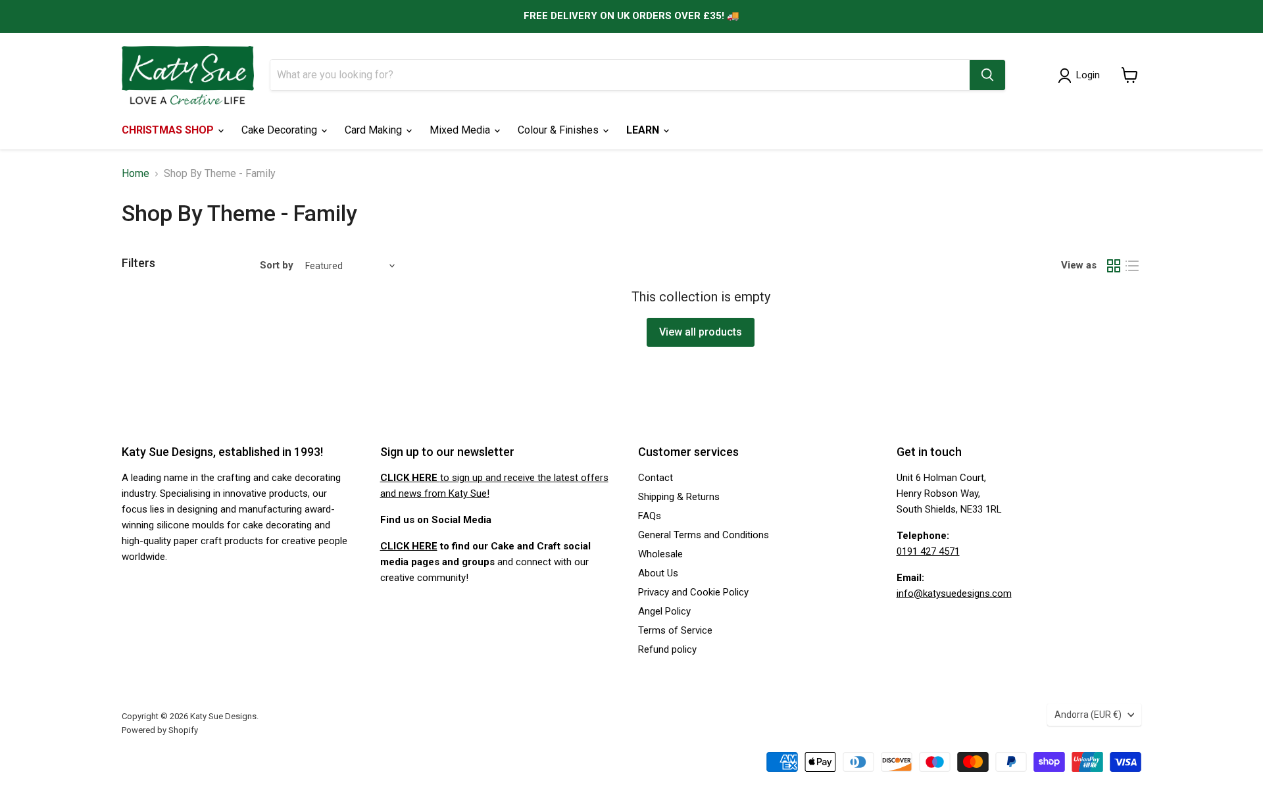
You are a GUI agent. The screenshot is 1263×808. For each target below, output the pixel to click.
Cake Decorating (280, 130)
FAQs (649, 516)
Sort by (276, 265)
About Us (658, 573)
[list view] (1132, 266)
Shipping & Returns (679, 497)
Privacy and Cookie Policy (693, 592)
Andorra (1088, 714)
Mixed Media (461, 130)
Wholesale (660, 554)
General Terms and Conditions (703, 535)
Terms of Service (675, 630)
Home (135, 174)
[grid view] (1113, 266)
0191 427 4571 (928, 551)
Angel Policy (664, 611)
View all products (700, 332)
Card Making (375, 130)
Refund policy (667, 649)
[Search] (987, 75)
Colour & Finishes (559, 130)
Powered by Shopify (160, 730)
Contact (655, 478)
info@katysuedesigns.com (954, 593)
